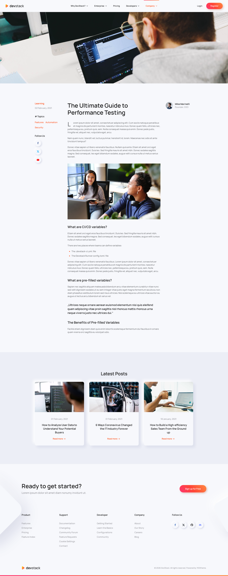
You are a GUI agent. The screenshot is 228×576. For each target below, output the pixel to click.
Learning (39, 103)
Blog (136, 536)
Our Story (139, 527)
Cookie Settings (67, 541)
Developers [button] (131, 5)
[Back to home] (14, 6)
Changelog (64, 527)
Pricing (116, 5)
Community (103, 536)
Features (39, 122)
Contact (63, 545)
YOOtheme (201, 568)
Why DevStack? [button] (78, 5)
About (137, 523)
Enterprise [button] (99, 5)
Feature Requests (68, 536)
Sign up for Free (193, 488)
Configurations (104, 532)
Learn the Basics (105, 527)
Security (39, 127)
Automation (52, 122)
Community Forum (68, 532)
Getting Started (104, 523)
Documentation (67, 523)
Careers (138, 532)
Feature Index (28, 536)
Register (214, 5)
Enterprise (27, 527)
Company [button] (150, 5)
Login (199, 5)
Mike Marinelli (182, 103)
